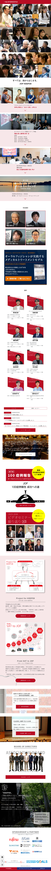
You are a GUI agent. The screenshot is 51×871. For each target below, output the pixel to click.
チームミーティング (23, 454)
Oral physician (39, 819)
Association (23, 777)
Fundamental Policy (40, 814)
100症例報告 (8, 868)
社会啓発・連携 (23, 733)
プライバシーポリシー (25, 865)
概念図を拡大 (23, 615)
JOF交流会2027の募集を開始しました (13, 414)
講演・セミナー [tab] (35, 408)
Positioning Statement (41, 816)
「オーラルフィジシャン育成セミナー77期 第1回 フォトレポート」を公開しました (25, 425)
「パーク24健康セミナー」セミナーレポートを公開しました (19, 420)
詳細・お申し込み (23, 505)
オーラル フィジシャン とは (25, 868)
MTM (36, 821)
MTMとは (42, 868)
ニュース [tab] (14, 408)
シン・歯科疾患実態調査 (23, 706)
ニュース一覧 (23, 430)
